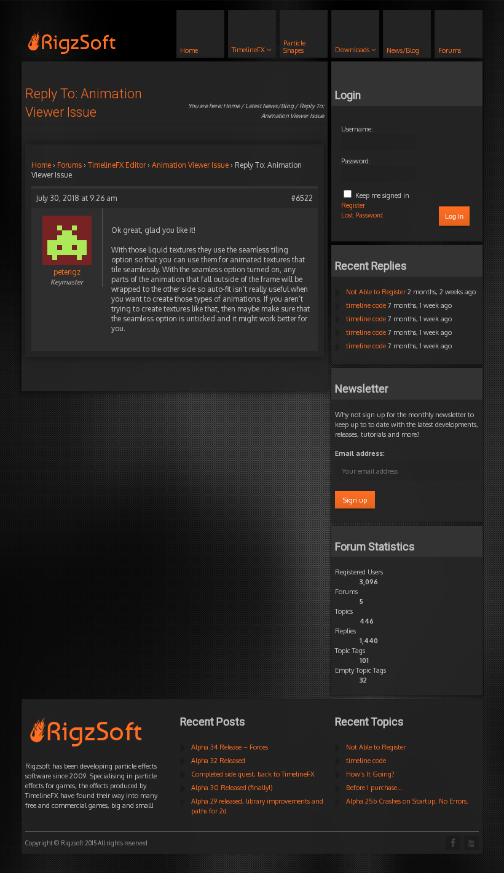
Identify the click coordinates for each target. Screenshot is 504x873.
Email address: (360, 453)
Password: (356, 161)
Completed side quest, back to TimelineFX (253, 774)
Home (231, 105)
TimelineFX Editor (117, 165)
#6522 (302, 198)
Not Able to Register (376, 292)
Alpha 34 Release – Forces (229, 747)
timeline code (366, 305)
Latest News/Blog (269, 105)
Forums (69, 165)
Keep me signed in (382, 195)
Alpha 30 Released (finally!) (232, 787)
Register (353, 205)
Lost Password (362, 215)
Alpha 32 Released (218, 760)
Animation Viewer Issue (190, 165)
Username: (357, 129)
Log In (454, 216)
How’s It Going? (370, 774)
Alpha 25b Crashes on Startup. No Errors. (407, 801)
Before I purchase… (374, 787)
